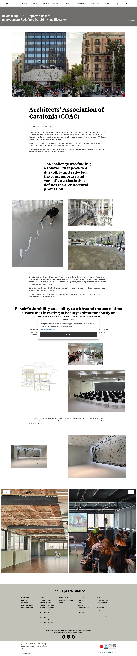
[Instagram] (68, 637)
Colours (56, 3)
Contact (106, 3)
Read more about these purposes (47, 329)
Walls (35, 3)
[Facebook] (63, 637)
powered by (108, 652)
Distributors (94, 3)
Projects (46, 3)
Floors (24, 3)
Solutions (80, 3)
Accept (68, 334)
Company (68, 3)
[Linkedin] (73, 637)
